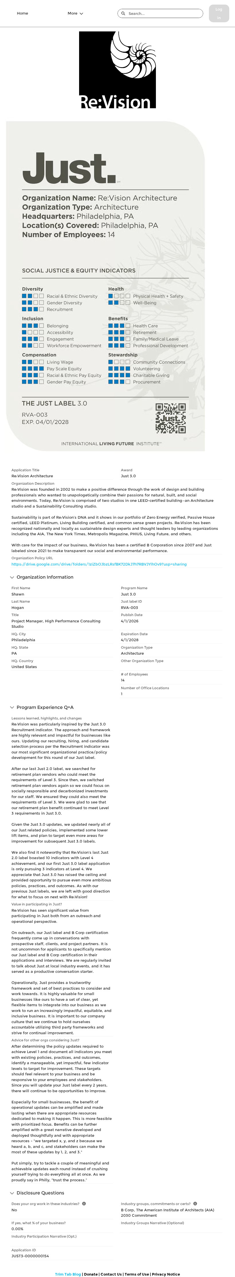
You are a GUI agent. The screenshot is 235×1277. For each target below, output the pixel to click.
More (72, 13)
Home (22, 13)
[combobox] (166, 13)
